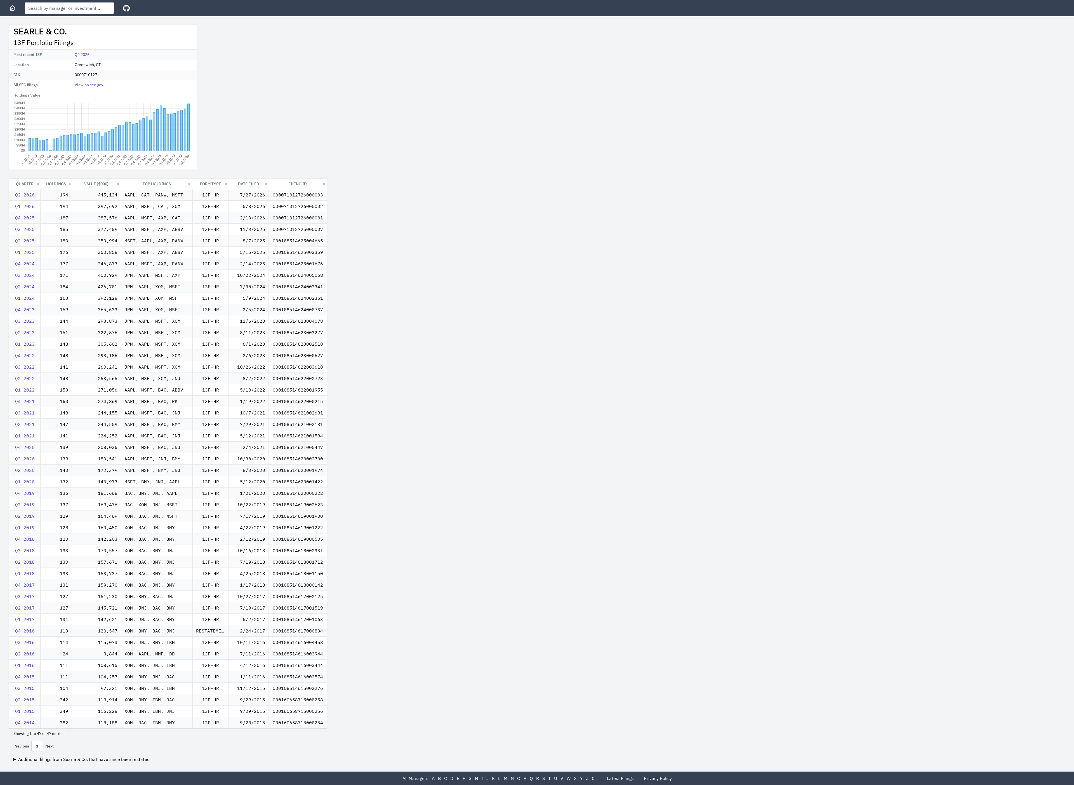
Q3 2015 (25, 688)
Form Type (210, 183)
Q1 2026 (25, 206)
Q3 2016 (25, 642)
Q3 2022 (25, 367)
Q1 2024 (25, 298)
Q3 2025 (25, 229)
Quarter (25, 183)
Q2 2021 (25, 424)
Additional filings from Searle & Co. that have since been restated (84, 759)
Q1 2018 (25, 573)
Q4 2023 (25, 309)
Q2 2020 (25, 470)
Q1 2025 (25, 252)
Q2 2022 (25, 378)
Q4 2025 (25, 218)
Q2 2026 (82, 54)
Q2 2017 (25, 608)
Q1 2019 (25, 527)
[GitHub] (126, 8)
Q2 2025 (25, 240)
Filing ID (297, 183)
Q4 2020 (25, 447)
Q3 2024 (25, 275)
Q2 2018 (25, 562)
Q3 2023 (25, 321)
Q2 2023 (25, 332)
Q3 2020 (25, 458)
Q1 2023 (25, 344)
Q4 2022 (25, 355)
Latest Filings (620, 778)
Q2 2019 (25, 516)
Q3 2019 (25, 504)
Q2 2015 (25, 699)
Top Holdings (157, 183)
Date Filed (248, 183)
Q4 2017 (25, 585)
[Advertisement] (248, 64)
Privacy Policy (658, 778)
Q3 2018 (25, 550)
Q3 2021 (25, 413)
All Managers (415, 778)
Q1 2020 (25, 481)
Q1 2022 (25, 390)
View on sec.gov (89, 84)
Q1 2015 (25, 711)
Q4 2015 (25, 676)
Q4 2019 (25, 493)
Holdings (56, 183)
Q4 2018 (25, 539)
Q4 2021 (25, 401)
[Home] (12, 8)
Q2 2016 (25, 654)
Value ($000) (96, 183)
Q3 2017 (25, 596)
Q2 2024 (25, 286)
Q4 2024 (25, 263)
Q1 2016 (25, 665)
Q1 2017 (25, 619)
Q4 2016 (25, 631)
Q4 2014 (25, 722)
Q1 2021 (25, 436)
